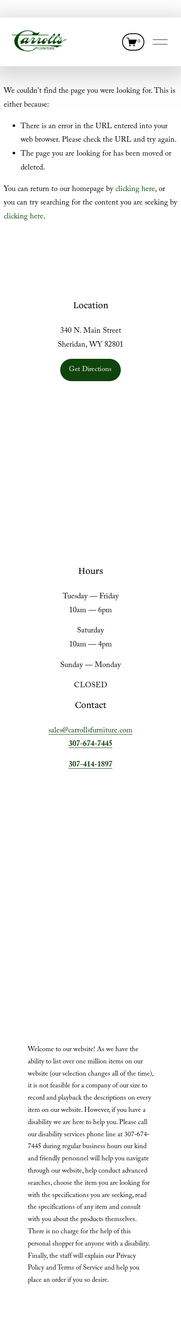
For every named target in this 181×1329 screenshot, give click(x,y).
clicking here (135, 189)
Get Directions (90, 370)
